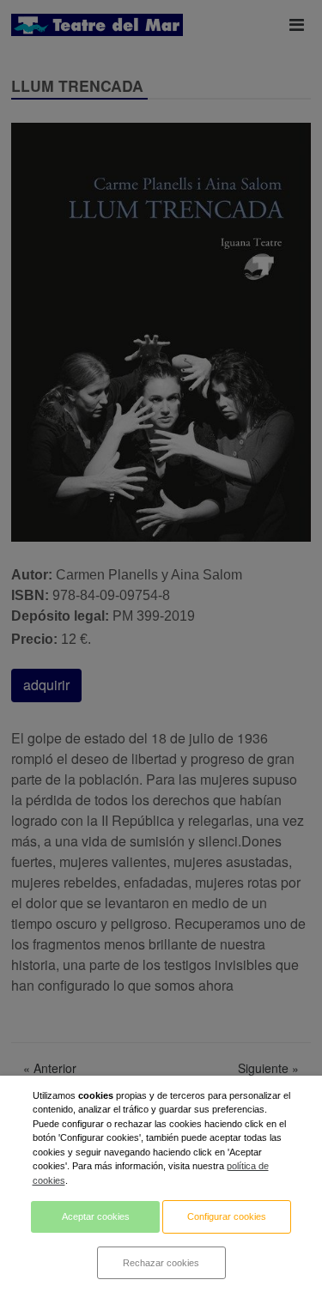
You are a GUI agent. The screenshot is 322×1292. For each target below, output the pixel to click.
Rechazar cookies (161, 1263)
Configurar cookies (226, 1216)
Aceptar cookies (96, 1216)
